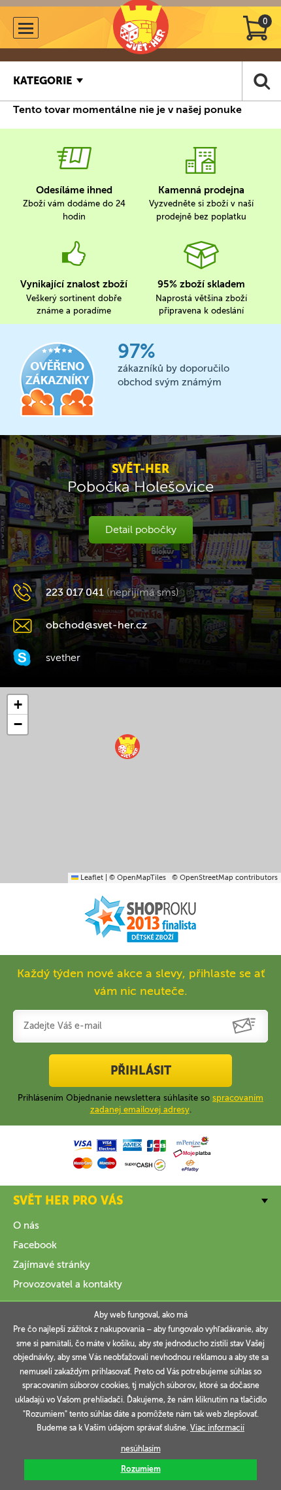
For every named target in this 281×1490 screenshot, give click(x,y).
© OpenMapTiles (137, 877)
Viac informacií (217, 1428)
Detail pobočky (140, 529)
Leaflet (90, 877)
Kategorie (42, 80)
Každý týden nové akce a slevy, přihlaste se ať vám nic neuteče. (141, 982)
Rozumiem (141, 1469)
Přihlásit (140, 1070)
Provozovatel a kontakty (67, 1284)
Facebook (35, 1245)
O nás (26, 1225)
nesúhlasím (141, 1448)
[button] (127, 746)
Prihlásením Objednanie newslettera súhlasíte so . (140, 1103)
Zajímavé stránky (51, 1265)
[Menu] (26, 28)
